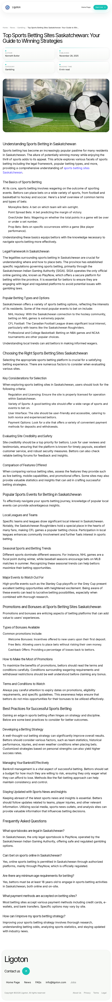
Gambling (21, 28)
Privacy (87, 993)
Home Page (13, 982)
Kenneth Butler (12, 56)
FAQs (38, 982)
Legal (103, 993)
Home (5, 28)
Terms (96, 993)
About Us (77, 993)
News (12, 28)
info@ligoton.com (56, 982)
